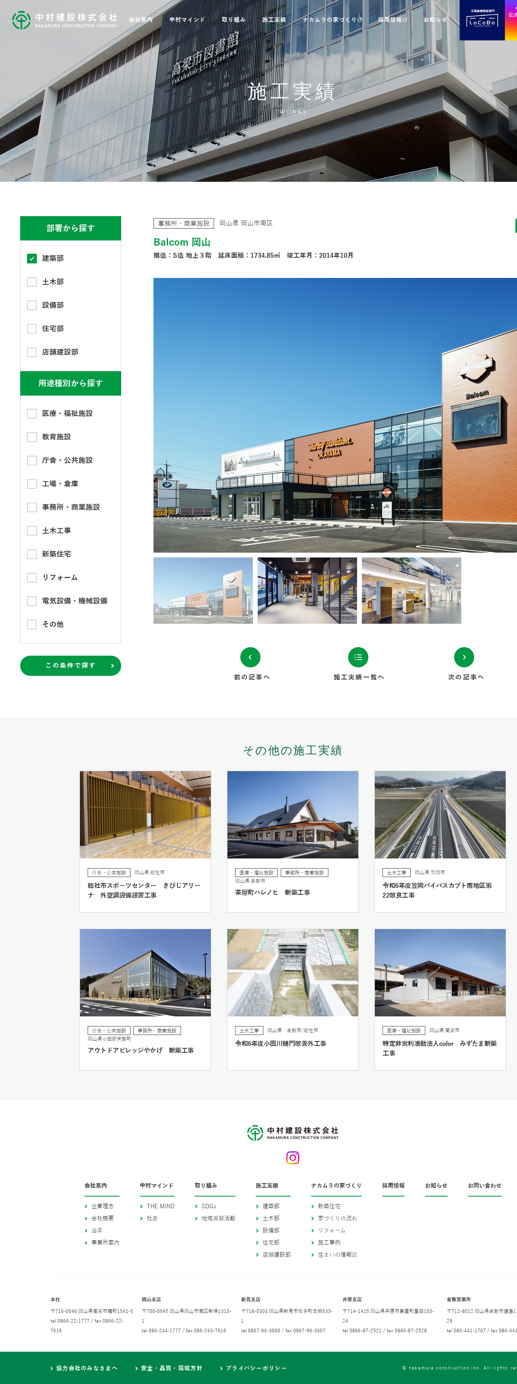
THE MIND (160, 1206)
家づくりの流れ (337, 1219)
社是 (152, 1219)
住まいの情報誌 (337, 1255)
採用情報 (393, 1186)
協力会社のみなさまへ (87, 1368)
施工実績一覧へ (359, 677)
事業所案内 (105, 1243)
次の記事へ (466, 677)
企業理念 (102, 1206)
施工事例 (329, 1243)
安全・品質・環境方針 (172, 1368)
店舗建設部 (277, 1255)
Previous (256, 415)
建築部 (271, 1206)
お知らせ (436, 1186)
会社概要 (102, 1219)
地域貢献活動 (218, 1219)
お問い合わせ (485, 1186)
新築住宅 (329, 1206)
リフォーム (332, 1231)
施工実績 (267, 1186)
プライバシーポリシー (256, 1368)
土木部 (271, 1219)
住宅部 (271, 1243)
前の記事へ (252, 677)
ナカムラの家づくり (336, 1186)
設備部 (271, 1231)
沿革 (97, 1231)
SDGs (209, 1206)
